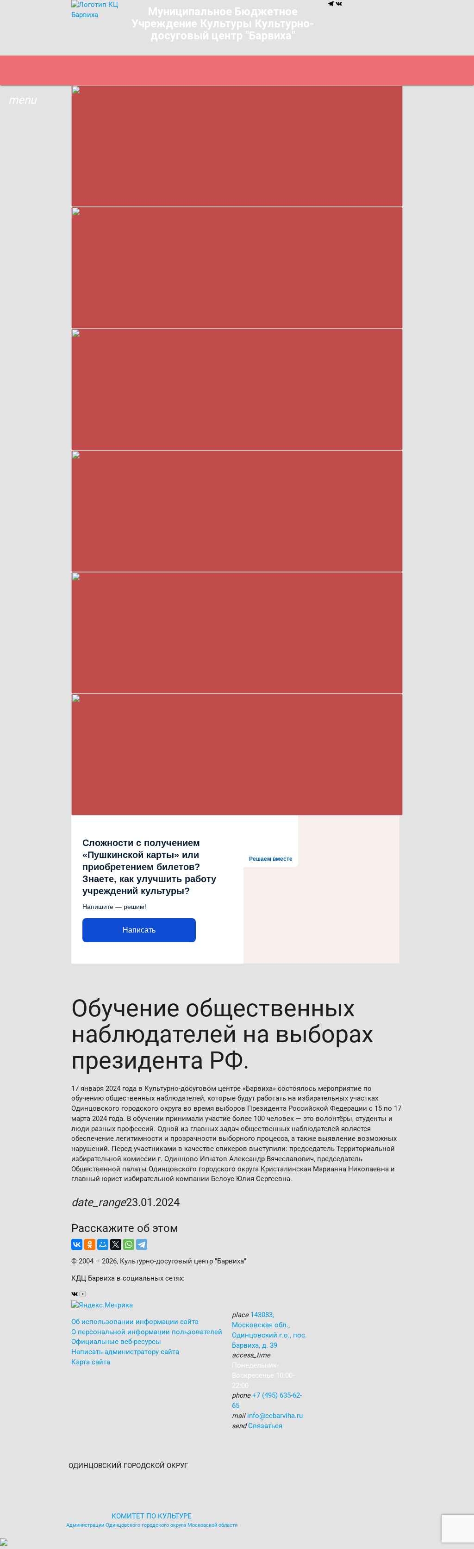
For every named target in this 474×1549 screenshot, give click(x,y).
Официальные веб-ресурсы (116, 1342)
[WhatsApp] (128, 1244)
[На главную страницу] (94, 15)
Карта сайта (90, 1362)
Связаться (265, 1426)
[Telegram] (331, 5)
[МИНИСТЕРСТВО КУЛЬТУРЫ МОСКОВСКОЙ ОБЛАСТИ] (209, 1466)
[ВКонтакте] (76, 1244)
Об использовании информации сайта (135, 1322)
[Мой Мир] (102, 1244)
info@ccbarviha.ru (275, 1416)
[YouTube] (83, 1295)
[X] (115, 1244)
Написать (139, 930)
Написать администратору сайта (125, 1352)
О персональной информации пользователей (146, 1332)
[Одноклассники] (89, 1244)
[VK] (339, 5)
